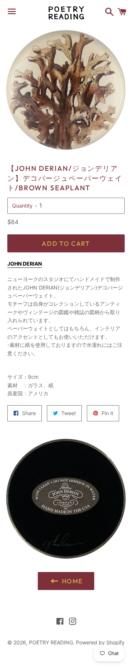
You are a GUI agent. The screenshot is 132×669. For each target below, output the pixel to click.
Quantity (22, 205)
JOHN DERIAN (24, 263)
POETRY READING (51, 642)
